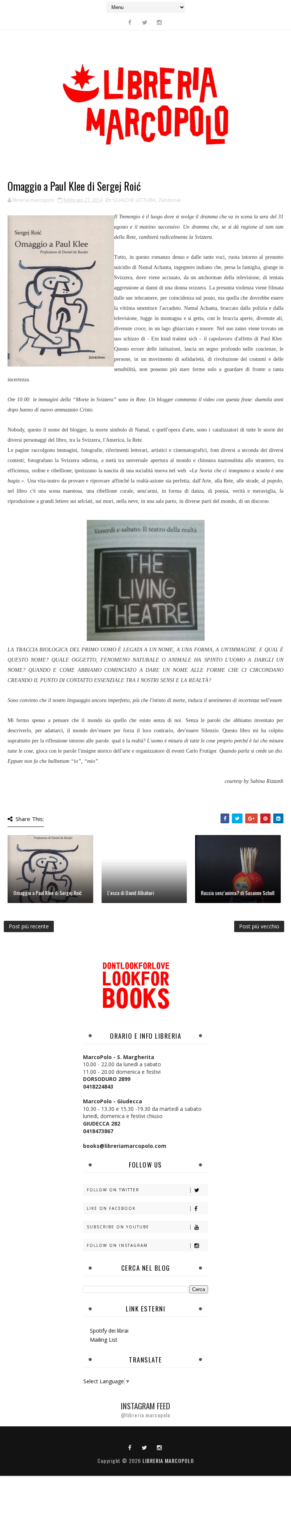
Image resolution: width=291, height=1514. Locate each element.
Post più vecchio (259, 926)
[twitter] (144, 22)
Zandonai (169, 199)
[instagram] (159, 22)
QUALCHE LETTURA (134, 199)
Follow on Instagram (117, 1245)
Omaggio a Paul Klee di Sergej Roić (47, 893)
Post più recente (29, 926)
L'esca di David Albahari (130, 893)
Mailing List (103, 1339)
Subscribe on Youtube (118, 1226)
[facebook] (130, 22)
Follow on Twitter (113, 1189)
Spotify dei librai (109, 1330)
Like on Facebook (111, 1208)
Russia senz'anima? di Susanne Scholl (237, 893)
